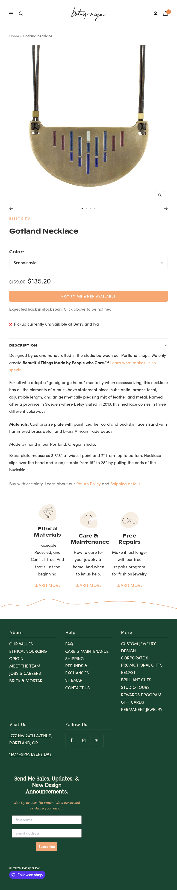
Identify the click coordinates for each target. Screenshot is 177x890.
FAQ (69, 644)
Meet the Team (24, 666)
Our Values (21, 644)
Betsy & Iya (19, 218)
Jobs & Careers (25, 673)
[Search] (21, 14)
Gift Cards (132, 702)
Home (14, 35)
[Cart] (165, 13)
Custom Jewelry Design (138, 647)
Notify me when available (88, 296)
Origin (16, 658)
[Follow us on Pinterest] (97, 740)
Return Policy (88, 483)
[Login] (155, 13)
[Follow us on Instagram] (84, 740)
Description (23, 345)
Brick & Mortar (25, 680)
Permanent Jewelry (141, 709)
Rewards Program (141, 694)
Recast (128, 672)
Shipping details (125, 483)
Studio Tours (135, 687)
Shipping (74, 658)
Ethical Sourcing (28, 651)
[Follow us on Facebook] (71, 740)
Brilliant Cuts (136, 679)
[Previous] (11, 208)
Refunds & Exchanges (77, 669)
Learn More (47, 585)
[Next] (166, 208)
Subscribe (46, 846)
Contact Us (77, 688)
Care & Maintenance (87, 651)
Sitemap (73, 680)
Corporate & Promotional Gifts (141, 661)
